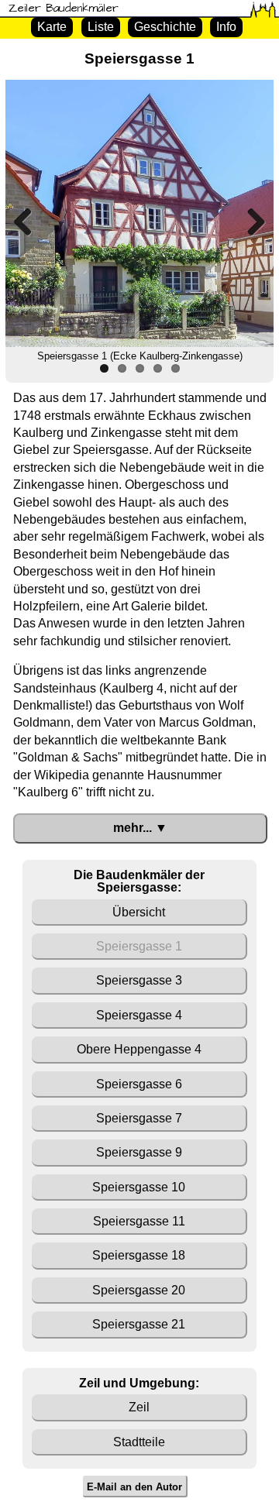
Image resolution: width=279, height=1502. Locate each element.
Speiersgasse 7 (139, 1118)
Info (226, 26)
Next (250, 221)
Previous (28, 221)
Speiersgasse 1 (139, 946)
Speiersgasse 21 (138, 1324)
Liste (101, 26)
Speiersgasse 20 (138, 1290)
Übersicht (138, 912)
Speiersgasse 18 (138, 1255)
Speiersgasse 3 (139, 980)
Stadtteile (139, 1442)
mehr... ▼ (140, 827)
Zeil (139, 1407)
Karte (52, 26)
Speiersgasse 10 (138, 1187)
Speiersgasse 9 (139, 1152)
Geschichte (165, 26)
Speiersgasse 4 (139, 1015)
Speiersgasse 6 (139, 1084)
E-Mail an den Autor (134, 1486)
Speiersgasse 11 (139, 1221)
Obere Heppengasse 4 (139, 1049)
